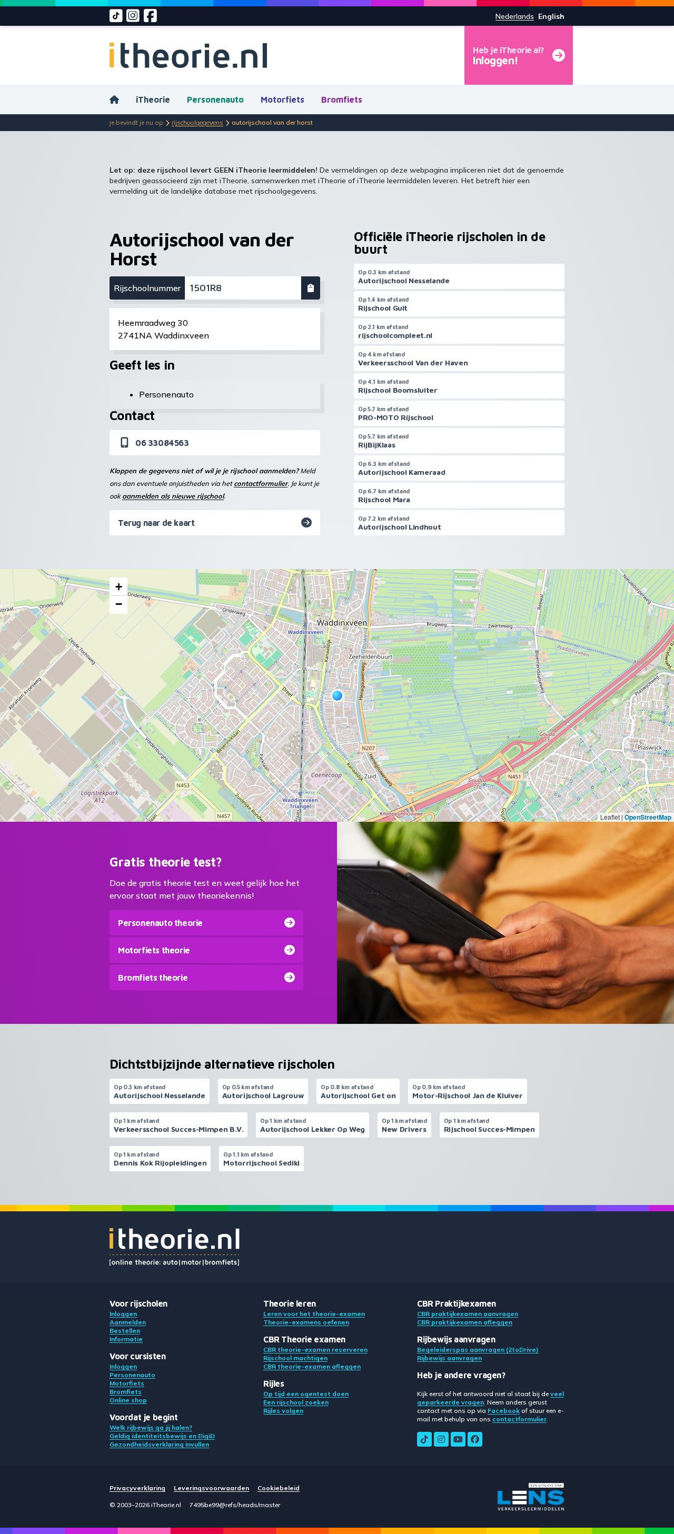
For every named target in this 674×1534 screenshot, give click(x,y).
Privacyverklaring (137, 1488)
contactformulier (261, 483)
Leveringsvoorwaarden (211, 1488)
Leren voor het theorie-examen (314, 1314)
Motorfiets (282, 99)
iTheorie (153, 99)
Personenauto (215, 99)
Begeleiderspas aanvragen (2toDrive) (478, 1349)
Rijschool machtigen (295, 1358)
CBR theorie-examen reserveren (315, 1349)
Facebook (504, 1411)
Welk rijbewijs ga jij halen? (151, 1427)
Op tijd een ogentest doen (306, 1394)
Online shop (128, 1400)
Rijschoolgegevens (197, 122)
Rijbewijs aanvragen (449, 1358)
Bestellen (125, 1330)
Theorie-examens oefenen (306, 1322)
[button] (337, 695)
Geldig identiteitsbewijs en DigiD (162, 1436)
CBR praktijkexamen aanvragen (467, 1314)
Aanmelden (128, 1322)
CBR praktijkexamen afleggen (464, 1322)
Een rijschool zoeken (296, 1402)
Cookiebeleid (278, 1488)
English (551, 16)
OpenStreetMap (648, 817)
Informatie (126, 1339)
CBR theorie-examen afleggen (312, 1366)
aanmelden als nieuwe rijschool (173, 496)
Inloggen (123, 1314)
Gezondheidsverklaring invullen (159, 1444)
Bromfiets (341, 99)
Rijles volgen (283, 1411)
